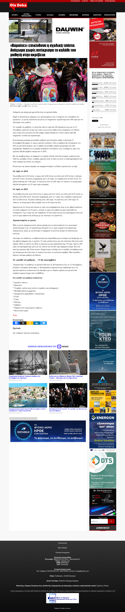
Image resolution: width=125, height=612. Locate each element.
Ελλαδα (50, 15)
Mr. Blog (22, 106)
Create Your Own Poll (104, 127)
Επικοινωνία (62, 543)
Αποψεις (85, 15)
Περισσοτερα (109, 15)
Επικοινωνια (110, 1)
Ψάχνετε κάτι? (102, 518)
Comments (104, 125)
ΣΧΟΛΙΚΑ (21, 418)
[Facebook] (16, 323)
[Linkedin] (36, 323)
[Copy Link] (29, 323)
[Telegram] (43, 323)
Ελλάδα (28, 106)
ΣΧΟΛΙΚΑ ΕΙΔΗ (31, 418)
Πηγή (15, 315)
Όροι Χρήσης (62, 548)
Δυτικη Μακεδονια (26, 15)
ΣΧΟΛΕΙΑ (13, 418)
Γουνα (38, 15)
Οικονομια (73, 15)
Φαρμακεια (75, 1)
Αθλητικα (97, 15)
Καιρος (85, 1)
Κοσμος (62, 15)
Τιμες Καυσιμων (96, 1)
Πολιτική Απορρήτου (62, 552)
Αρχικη (15, 15)
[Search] (111, 521)
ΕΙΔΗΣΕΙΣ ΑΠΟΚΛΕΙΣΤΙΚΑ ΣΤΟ (42, 346)
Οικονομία (35, 106)
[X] (23, 323)
